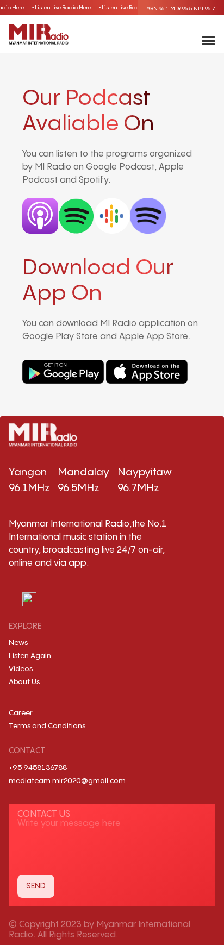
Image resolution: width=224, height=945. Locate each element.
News (18, 643)
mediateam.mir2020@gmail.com (67, 781)
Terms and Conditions (47, 726)
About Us (24, 682)
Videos (21, 669)
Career (21, 713)
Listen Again (30, 656)
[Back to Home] (39, 34)
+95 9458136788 (38, 768)
